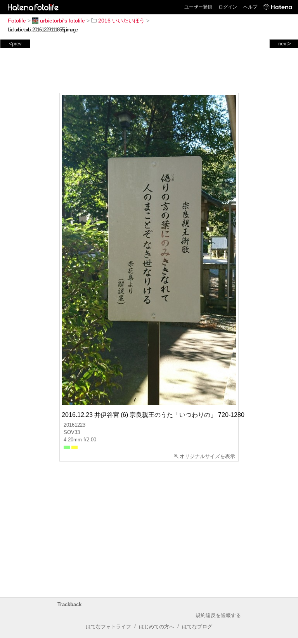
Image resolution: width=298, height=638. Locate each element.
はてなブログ (197, 626)
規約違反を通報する (218, 615)
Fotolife (17, 20)
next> (284, 44)
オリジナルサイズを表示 (207, 456)
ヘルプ (250, 7)
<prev (15, 44)
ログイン (227, 7)
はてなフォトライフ (108, 626)
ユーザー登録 (198, 7)
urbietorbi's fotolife (62, 20)
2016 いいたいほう (121, 20)
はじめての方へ (156, 626)
